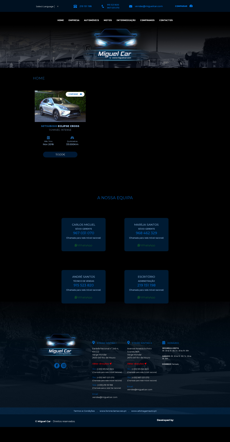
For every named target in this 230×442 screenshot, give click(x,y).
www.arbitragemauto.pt (144, 411)
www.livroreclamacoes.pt (113, 411)
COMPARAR (73, 94)
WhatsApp (84, 245)
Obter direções (101, 364)
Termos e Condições (84, 411)
